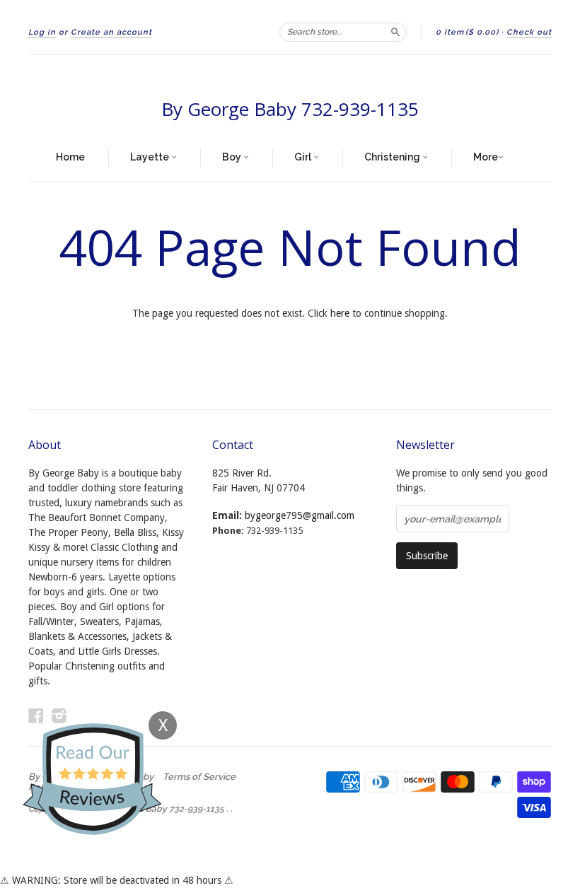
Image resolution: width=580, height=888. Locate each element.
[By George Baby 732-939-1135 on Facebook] (36, 716)
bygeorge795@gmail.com (299, 515)
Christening (393, 157)
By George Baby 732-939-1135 (290, 109)
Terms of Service (199, 777)
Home (70, 157)
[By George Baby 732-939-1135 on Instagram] (59, 716)
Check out (529, 32)
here (339, 313)
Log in (42, 32)
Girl (303, 157)
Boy (232, 157)
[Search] (395, 32)
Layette (150, 157)
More (485, 157)
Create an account (111, 32)
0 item (467, 32)
